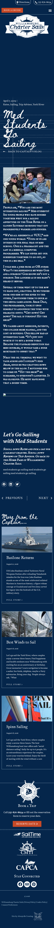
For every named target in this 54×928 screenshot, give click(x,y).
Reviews (8, 456)
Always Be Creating (25, 916)
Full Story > (14, 600)
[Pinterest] (34, 884)
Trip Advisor (25, 104)
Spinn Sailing (17, 726)
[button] (50, 10)
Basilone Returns (20, 557)
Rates (6, 104)
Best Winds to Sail (21, 642)
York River (38, 104)
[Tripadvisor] (27, 884)
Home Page (15, 460)
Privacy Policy (29, 902)
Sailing (14, 104)
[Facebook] (20, 884)
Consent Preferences (10, 905)
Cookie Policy (41, 902)
